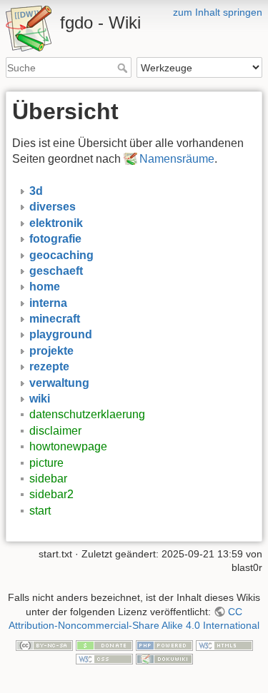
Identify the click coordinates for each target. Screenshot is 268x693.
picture (46, 463)
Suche (124, 68)
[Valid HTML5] (224, 644)
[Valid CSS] (104, 658)
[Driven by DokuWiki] (164, 658)
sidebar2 (51, 494)
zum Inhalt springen (217, 12)
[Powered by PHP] (164, 644)
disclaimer (55, 431)
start (40, 511)
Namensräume (176, 159)
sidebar (48, 478)
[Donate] (104, 644)
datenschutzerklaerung (87, 414)
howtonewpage (68, 446)
